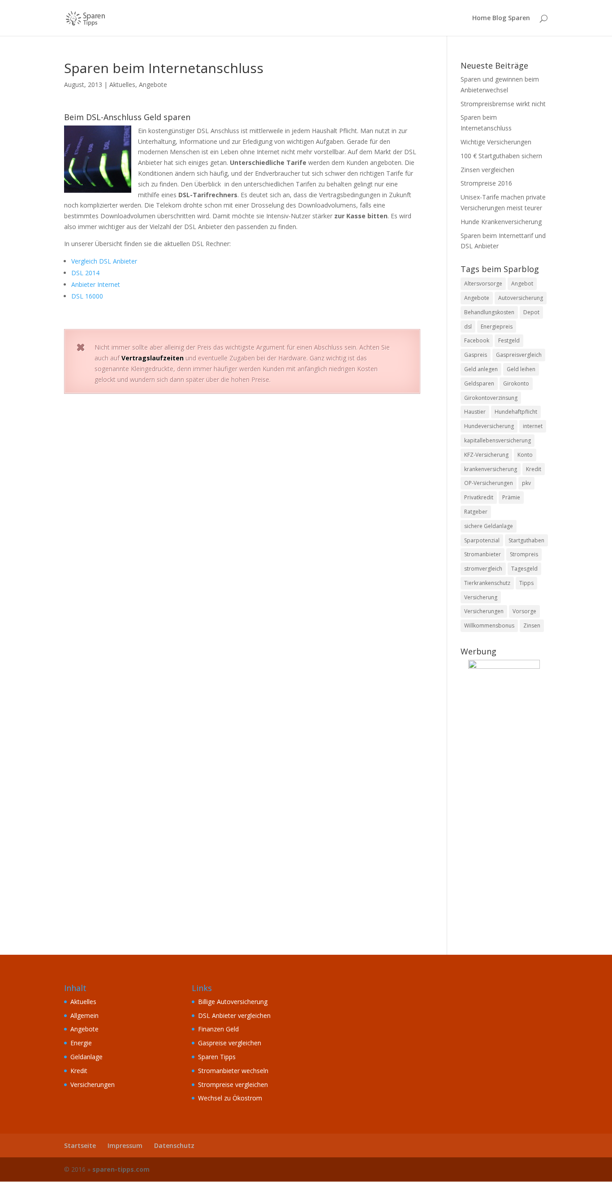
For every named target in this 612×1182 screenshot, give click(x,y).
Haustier (475, 412)
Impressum (125, 1145)
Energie (81, 1043)
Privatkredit (478, 497)
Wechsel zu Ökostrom (230, 1098)
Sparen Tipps (217, 1056)
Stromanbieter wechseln (233, 1070)
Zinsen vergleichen (487, 169)
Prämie (511, 497)
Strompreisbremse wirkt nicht (503, 104)
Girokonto (516, 383)
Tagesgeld (524, 568)
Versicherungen (484, 611)
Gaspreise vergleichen (229, 1043)
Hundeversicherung (489, 426)
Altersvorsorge (483, 283)
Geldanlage (86, 1056)
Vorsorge (524, 611)
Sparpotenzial (482, 540)
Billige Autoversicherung (232, 1001)
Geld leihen (521, 369)
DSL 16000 (87, 296)
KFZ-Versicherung (486, 455)
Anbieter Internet (95, 284)
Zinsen (531, 625)
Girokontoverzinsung (490, 398)
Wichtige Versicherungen (496, 142)
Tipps (526, 583)
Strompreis (524, 554)
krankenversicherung (490, 469)
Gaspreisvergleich (519, 355)
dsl (468, 326)
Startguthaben (526, 540)
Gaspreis (475, 355)
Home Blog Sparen (501, 18)
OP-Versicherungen (488, 483)
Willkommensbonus (489, 625)
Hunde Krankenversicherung (501, 221)
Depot (531, 312)
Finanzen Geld (218, 1029)
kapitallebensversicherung (497, 440)
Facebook (476, 340)
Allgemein (84, 1015)
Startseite (80, 1145)
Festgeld (509, 340)
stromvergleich (483, 568)
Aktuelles (122, 84)
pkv (526, 483)
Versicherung (480, 597)
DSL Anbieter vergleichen (234, 1015)
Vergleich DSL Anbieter (104, 261)
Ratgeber (475, 511)
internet (533, 426)
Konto (525, 455)
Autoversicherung (520, 298)
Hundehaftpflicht (516, 412)
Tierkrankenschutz (487, 583)
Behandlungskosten (489, 312)
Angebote (153, 84)
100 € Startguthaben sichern (501, 156)
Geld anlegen (481, 369)
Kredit (533, 469)
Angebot (522, 283)
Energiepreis (497, 326)
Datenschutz (174, 1145)
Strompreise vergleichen (233, 1084)
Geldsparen (479, 383)
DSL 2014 (85, 272)
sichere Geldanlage (488, 526)
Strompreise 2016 (486, 183)
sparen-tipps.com (121, 1169)
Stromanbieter (482, 554)
